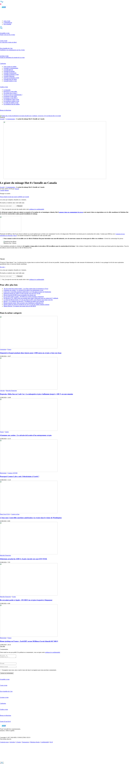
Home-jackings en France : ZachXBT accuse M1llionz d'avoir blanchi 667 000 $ (29, 641)
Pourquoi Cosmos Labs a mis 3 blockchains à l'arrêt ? (19, 476)
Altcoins (2, 390)
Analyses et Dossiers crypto (11, 77)
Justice (7, 432)
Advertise (12, 742)
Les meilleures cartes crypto (11, 99)
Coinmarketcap (8, 22)
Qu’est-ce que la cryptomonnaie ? (13, 94)
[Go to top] (2, 763)
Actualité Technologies (10, 73)
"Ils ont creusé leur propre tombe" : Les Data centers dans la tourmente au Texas (26, 288)
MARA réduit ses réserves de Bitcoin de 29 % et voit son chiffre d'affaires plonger (26, 304)
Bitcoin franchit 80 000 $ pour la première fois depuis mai (20, 295)
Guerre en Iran (15, 514)
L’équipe (18, 742)
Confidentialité (45, 742)
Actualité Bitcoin (8, 69)
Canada (2, 190)
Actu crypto (7, 21)
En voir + (2, 267)
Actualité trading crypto (10, 81)
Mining (7, 190)
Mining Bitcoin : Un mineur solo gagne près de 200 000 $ (20, 306)
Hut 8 (15, 235)
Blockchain (3, 473)
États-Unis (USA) (5, 514)
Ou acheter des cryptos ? (10, 93)
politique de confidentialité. (52, 652)
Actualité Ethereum (9, 76)
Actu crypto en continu (10, 66)
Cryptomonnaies (10, 119)
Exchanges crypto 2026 (10, 96)
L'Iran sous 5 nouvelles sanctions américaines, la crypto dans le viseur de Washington (27, 292)
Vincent (17, 189)
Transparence (25, 742)
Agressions (3, 349)
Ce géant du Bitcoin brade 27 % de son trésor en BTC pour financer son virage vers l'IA (28, 300)
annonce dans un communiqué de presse (71, 212)
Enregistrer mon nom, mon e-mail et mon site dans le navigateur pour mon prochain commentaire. (29, 670)
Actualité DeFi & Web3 (10, 79)
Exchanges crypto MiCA (11, 98)
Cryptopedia (7, 90)
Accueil (2, 119)
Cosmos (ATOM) (12, 473)
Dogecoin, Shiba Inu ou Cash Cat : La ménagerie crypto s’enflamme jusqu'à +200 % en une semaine (36, 394)
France (9, 349)
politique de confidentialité (36, 209)
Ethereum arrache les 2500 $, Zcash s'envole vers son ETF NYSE (22, 293)
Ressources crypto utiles (10, 91)
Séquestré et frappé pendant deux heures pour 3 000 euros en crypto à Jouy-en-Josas (30, 353)
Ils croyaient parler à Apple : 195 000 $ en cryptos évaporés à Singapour (24, 296)
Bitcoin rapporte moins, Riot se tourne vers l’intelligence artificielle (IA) (24, 303)
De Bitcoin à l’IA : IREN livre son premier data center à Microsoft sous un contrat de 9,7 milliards (31, 298)
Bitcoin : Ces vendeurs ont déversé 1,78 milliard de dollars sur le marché (24, 301)
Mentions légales (35, 742)
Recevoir (19, 206)
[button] (65, 2)
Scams (14, 596)
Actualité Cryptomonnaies (11, 68)
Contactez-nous (4, 742)
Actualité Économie (9, 71)
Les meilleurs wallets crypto (11, 101)
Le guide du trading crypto (11, 102)
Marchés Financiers (11, 390)
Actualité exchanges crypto (11, 74)
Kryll (51, 742)
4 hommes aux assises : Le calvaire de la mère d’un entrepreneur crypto (23, 290)
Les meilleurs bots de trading (12, 104)
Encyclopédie (7, 24)
